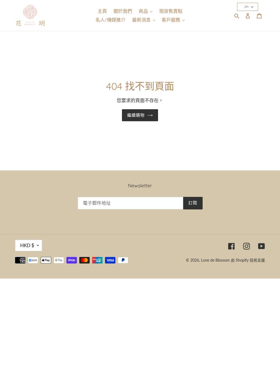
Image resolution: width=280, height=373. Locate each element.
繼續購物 (136, 115)
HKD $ (27, 245)
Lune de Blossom (215, 260)
